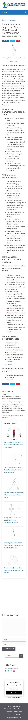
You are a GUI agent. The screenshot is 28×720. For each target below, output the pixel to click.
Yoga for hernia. (20, 313)
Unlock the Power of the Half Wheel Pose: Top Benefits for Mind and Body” (13, 470)
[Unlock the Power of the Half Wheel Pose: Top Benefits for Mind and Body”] (14, 464)
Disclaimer (9, 711)
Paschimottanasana (13, 347)
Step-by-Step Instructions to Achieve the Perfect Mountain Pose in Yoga (14, 445)
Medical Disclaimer (19, 709)
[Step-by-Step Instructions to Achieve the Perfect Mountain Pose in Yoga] (14, 438)
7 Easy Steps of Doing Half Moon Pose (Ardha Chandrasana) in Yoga (12, 520)
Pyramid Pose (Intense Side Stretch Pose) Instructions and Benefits (14, 570)
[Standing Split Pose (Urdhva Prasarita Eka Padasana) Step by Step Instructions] (14, 539)
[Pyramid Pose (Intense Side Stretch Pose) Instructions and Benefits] (14, 564)
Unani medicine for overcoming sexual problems (15, 207)
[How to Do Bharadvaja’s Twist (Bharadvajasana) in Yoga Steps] (14, 489)
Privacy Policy (18, 711)
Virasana (9, 364)
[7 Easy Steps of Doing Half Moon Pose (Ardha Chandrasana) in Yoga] (14, 514)
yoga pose (11, 20)
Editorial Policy (15, 415)
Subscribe (14, 693)
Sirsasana (10, 380)
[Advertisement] (14, 598)
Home (4, 20)
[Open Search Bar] (26, 12)
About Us (8, 706)
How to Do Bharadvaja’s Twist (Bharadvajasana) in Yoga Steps (14, 495)
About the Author (6, 415)
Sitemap (18, 714)
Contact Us (11, 714)
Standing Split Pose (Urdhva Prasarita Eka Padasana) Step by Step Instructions (13, 545)
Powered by (10, 697)
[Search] (21, 656)
